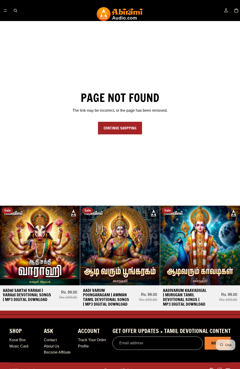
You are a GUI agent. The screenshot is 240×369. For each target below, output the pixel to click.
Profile (83, 346)
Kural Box (17, 340)
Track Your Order (92, 340)
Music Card (18, 346)
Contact (50, 340)
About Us (51, 346)
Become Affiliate (57, 352)
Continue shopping (120, 128)
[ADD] (72, 278)
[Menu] (5, 10)
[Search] (15, 10)
